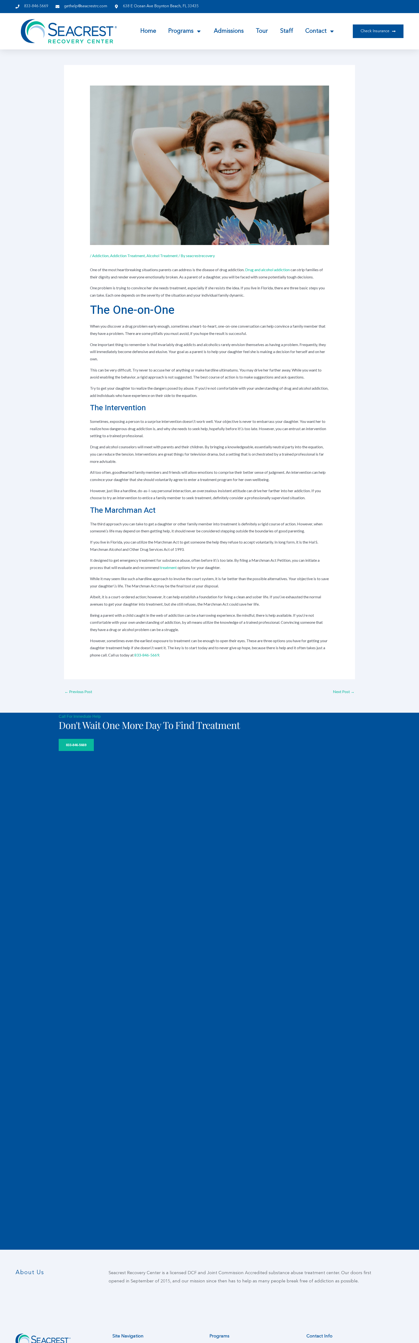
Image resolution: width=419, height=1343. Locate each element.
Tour (262, 31)
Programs (180, 31)
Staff (286, 31)
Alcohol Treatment (162, 255)
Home (148, 31)
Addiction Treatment (127, 255)
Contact (316, 31)
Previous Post (78, 691)
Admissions (229, 31)
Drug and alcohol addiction (267, 269)
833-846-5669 (146, 655)
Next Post (344, 691)
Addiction (100, 255)
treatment (168, 567)
